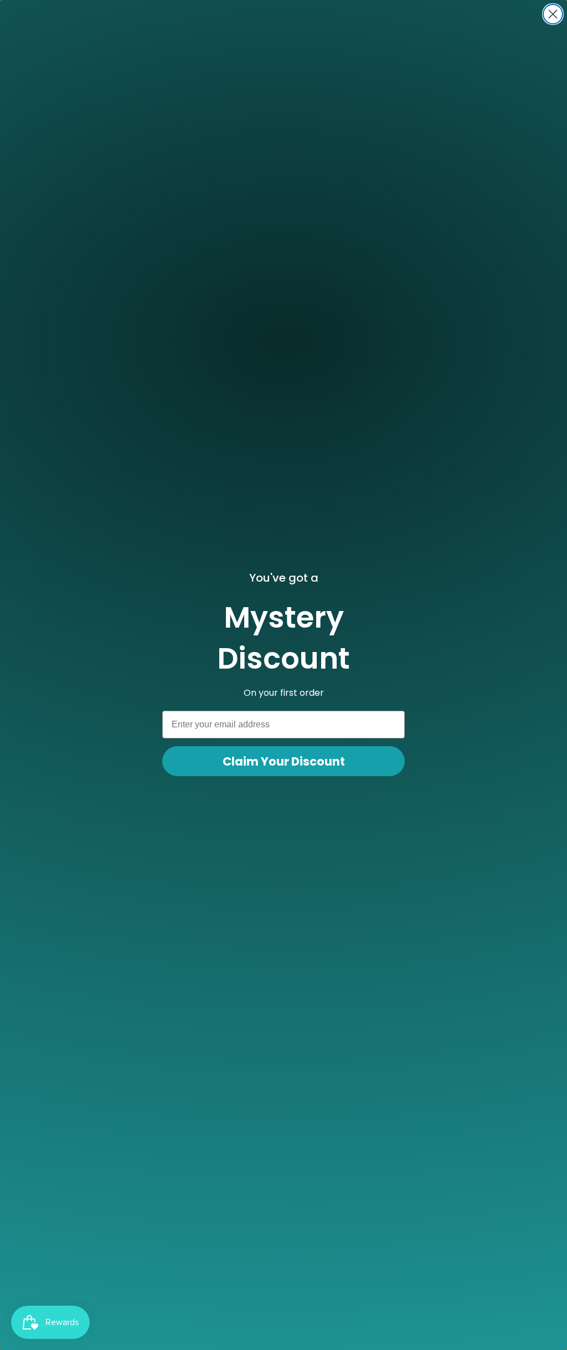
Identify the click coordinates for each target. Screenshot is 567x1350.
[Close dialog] (553, 14)
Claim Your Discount (284, 761)
